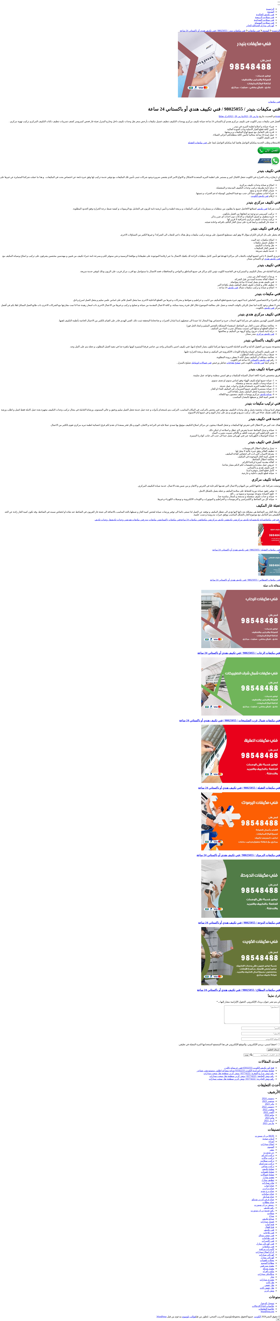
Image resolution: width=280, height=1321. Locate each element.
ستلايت (270, 1213)
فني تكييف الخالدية (265, 14)
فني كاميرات (268, 1241)
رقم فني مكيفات (272, 519)
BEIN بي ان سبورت (264, 1136)
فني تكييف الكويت (259, 196)
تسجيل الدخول (267, 1303)
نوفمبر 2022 (268, 1109)
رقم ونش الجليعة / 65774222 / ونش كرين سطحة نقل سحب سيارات (241, 1076)
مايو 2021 (269, 1117)
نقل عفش (269, 1285)
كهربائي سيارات (266, 1255)
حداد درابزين (268, 1188)
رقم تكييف (269, 1208)
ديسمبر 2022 (268, 1106)
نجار (272, 1277)
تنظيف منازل (267, 1180)
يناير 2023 (269, 1104)
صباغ (271, 1216)
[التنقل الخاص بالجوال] (279, 4)
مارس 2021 (268, 1123)
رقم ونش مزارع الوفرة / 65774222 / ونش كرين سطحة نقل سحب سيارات (239, 1073)
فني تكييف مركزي (265, 334)
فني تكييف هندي (272, 258)
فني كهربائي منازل (265, 1243)
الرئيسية (270, 9)
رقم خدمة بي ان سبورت (262, 1210)
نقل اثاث (270, 1282)
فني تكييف (262, 208)
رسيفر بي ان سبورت (264, 1205)
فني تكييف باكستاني (260, 360)
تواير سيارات (268, 1183)
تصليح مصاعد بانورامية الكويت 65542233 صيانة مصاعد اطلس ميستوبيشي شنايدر (235, 1070)
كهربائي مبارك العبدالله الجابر (260, 25)
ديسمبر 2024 (268, 1098)
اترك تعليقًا (224, 116)
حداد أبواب (269, 1185)
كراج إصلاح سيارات (265, 1252)
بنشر (272, 1149)
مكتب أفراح (268, 1271)
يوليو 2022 (269, 1115)
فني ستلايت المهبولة (264, 23)
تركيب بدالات (268, 1158)
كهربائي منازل (267, 1257)
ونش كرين (269, 1290)
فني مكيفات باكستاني (170, 519)
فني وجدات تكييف (120, 519)
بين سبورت (268, 1152)
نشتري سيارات (267, 1279)
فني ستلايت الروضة (264, 17)
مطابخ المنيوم (267, 1263)
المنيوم (270, 1147)
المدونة (270, 11)
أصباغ (271, 1141)
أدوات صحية (268, 1138)
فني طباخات (268, 1238)
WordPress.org (267, 1311)
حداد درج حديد (267, 1191)
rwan (277, 116)
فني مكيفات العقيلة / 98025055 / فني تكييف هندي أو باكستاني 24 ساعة (239, 787)
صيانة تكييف (266, 394)
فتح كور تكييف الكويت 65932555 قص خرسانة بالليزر (249, 1068)
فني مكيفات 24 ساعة (190, 519)
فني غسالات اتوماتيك (201, 362)
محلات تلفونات (267, 1260)
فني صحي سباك (266, 1235)
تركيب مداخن (267, 1166)
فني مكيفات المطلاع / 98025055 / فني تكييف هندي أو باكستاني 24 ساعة (238, 990)
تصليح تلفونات (267, 1172)
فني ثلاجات (258, 362)
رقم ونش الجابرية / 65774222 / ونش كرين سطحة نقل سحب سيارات (241, 1079)
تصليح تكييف (268, 1169)
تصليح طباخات (233, 362)
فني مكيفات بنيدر (152, 519)
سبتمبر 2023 (268, 1101)
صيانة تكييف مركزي (246, 519)
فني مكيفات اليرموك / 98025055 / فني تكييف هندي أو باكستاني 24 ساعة (238, 855)
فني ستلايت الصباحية (264, 20)
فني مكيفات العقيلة (197, 142)
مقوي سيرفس (267, 1266)
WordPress (162, 1316)
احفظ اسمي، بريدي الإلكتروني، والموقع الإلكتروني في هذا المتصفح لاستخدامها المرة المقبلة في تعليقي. (227, 1044)
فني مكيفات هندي (136, 519)
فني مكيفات (274, 102)
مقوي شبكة (268, 1268)
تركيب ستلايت (267, 1161)
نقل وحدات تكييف (103, 519)
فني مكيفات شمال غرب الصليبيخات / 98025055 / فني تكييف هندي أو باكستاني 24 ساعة (229, 720)
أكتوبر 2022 (268, 1112)
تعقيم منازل (268, 1177)
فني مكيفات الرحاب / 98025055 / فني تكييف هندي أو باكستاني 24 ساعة (238, 652)
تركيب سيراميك (266, 1163)
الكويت (257, 1316)
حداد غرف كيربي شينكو (263, 1199)
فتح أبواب (269, 1224)
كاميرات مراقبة (266, 1249)
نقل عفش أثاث (267, 1288)
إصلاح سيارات (267, 1144)
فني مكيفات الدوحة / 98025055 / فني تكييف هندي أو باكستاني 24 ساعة (239, 922)
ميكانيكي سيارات (266, 1274)
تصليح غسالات (267, 1174)
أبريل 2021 (269, 1120)
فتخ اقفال (269, 1227)
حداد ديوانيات (268, 1194)
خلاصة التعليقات (266, 1309)
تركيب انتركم (267, 1155)
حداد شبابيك (268, 1196)
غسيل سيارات (267, 1221)
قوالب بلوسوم (189, 1316)
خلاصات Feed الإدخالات (263, 1306)
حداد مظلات (268, 1202)
